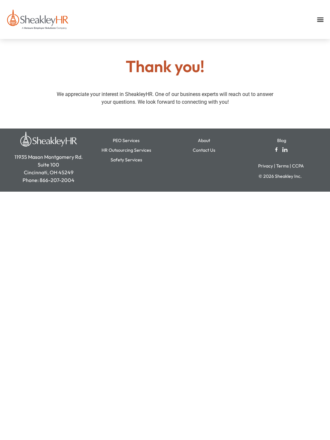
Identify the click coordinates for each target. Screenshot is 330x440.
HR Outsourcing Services (126, 150)
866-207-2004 (57, 180)
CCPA (298, 166)
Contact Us (204, 150)
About (204, 140)
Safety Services (126, 160)
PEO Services (126, 140)
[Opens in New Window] (276, 149)
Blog (281, 140)
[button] (320, 19)
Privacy (265, 166)
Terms (282, 166)
